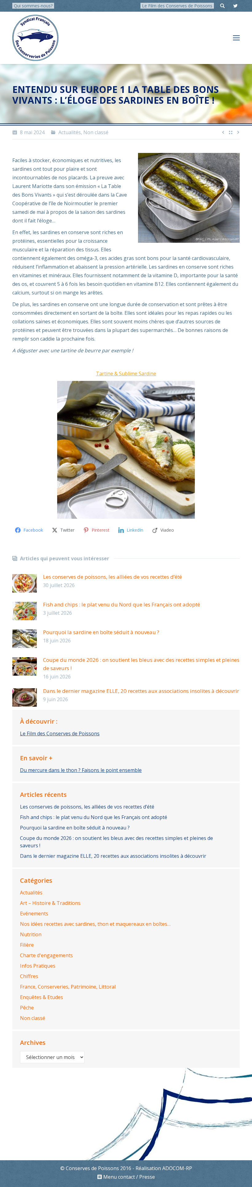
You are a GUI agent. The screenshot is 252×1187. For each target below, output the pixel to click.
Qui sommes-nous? (33, 6)
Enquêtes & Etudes (41, 997)
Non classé (95, 132)
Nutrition (30, 934)
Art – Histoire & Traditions (50, 903)
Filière (27, 944)
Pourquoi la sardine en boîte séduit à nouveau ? (101, 632)
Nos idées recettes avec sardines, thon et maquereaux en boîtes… (95, 924)
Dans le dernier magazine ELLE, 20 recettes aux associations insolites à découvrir (141, 690)
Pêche (27, 1007)
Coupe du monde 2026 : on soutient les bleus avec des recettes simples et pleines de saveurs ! (141, 664)
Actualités (69, 132)
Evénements (34, 913)
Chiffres (29, 976)
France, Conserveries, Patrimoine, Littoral (68, 986)
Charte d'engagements (46, 955)
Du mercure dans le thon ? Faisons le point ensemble (81, 770)
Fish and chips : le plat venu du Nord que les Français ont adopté (121, 604)
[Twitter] (235, 6)
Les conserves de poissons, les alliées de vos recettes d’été (112, 576)
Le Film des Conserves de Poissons (177, 6)
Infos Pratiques (37, 965)
